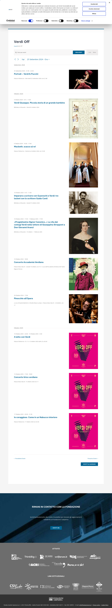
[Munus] (99, 587)
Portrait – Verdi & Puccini (26, 74)
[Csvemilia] (16, 586)
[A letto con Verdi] (83, 351)
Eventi (15, 46)
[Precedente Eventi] (15, 59)
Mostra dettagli (85, 21)
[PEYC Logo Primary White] (16, 557)
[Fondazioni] (78, 557)
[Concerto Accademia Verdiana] (83, 274)
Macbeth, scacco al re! (25, 146)
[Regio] (76, 587)
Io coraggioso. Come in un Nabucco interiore (35, 417)
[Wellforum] (61, 557)
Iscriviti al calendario (89, 464)
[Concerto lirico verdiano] (83, 391)
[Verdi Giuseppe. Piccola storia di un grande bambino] (83, 118)
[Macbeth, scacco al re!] (83, 165)
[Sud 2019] (31, 586)
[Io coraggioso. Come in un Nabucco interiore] (83, 431)
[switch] (46, 20)
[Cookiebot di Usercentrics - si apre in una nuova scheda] (10, 21)
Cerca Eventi (78, 52)
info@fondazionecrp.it (85, 605)
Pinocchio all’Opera (23, 298)
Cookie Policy (104, 605)
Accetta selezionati (94, 9)
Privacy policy (96, 605)
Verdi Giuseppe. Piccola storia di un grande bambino (39, 103)
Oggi (23, 59)
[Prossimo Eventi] (18, 59)
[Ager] (95, 557)
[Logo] (56, 597)
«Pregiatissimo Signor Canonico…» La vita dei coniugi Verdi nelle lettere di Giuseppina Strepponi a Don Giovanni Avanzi (39, 225)
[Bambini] (46, 557)
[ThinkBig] (30, 557)
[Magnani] (88, 587)
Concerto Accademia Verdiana (28, 262)
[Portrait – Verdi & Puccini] (83, 79)
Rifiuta (94, 13)
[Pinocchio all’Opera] (83, 308)
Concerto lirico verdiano (25, 377)
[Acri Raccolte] (58, 565)
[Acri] (39, 564)
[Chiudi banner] (109, 2)
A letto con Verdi (22, 337)
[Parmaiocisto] (75, 564)
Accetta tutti (94, 4)
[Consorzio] (63, 586)
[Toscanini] (47, 586)
